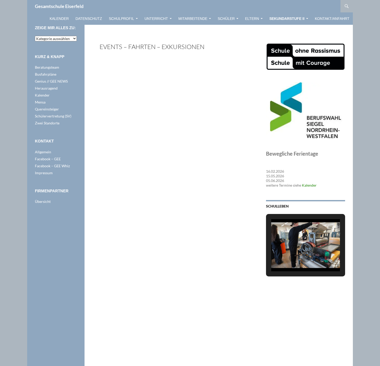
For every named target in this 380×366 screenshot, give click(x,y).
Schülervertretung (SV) (53, 116)
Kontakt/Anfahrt (332, 19)
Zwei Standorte (47, 123)
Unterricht (156, 19)
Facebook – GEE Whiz (52, 166)
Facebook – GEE (48, 159)
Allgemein (43, 152)
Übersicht (43, 201)
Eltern (252, 19)
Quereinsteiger (47, 109)
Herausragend (46, 88)
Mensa (40, 102)
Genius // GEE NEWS (51, 81)
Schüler (226, 19)
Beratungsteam (47, 67)
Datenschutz (88, 19)
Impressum (44, 173)
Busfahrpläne (45, 74)
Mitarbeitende (192, 19)
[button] (293, 257)
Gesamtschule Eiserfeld (59, 6)
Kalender (59, 19)
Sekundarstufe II (287, 19)
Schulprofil (121, 19)
